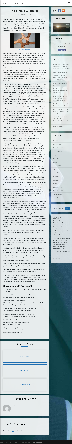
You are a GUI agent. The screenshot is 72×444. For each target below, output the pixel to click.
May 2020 (56, 176)
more (63, 248)
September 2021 (58, 151)
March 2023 (56, 140)
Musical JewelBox (58, 126)
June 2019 (56, 198)
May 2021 (56, 158)
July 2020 (56, 169)
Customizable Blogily (37, 442)
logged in (14, 431)
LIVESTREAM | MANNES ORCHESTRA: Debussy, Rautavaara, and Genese (60, 98)
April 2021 (56, 162)
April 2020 (56, 180)
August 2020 (57, 165)
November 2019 (58, 191)
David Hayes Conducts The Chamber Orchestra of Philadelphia (61, 90)
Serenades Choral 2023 (60, 72)
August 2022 (57, 144)
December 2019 (58, 187)
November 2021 (58, 148)
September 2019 (58, 194)
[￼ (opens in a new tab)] (25, 40)
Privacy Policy (57, 258)
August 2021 (57, 155)
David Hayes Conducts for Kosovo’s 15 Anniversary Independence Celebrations (61, 66)
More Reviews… (58, 255)
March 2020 (56, 183)
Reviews (58, 217)
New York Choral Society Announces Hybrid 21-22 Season (60, 111)
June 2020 (56, 173)
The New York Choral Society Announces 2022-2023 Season (61, 77)
